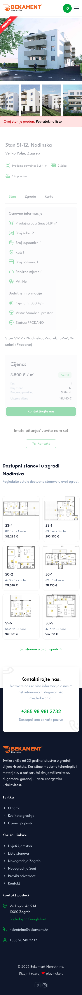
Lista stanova (18, 853)
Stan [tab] (12, 197)
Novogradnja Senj (21, 868)
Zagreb (33, 153)
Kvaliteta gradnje (20, 816)
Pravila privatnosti (22, 876)
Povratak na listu (49, 121)
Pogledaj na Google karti (28, 919)
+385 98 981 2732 (41, 711)
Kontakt (44, 443)
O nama (13, 808)
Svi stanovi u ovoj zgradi (39, 649)
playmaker (53, 973)
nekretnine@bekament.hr (29, 930)
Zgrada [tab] (30, 197)
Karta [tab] (49, 197)
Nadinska (41, 145)
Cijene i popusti (19, 823)
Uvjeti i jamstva (19, 846)
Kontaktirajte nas (41, 411)
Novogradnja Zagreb (23, 861)
